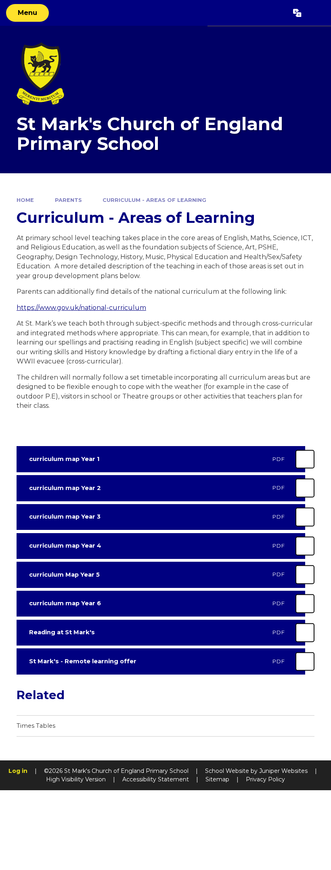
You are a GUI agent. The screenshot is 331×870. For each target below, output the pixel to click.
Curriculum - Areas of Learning (154, 200)
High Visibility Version (76, 779)
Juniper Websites (283, 770)
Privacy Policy (265, 779)
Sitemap (217, 779)
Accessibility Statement (155, 779)
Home (25, 200)
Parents (68, 200)
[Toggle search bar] (316, 13)
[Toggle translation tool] (297, 13)
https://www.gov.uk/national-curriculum (81, 307)
